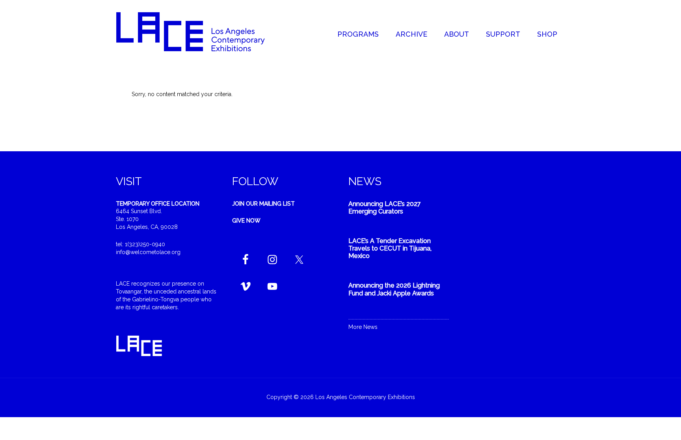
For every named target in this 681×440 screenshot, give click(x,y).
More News (363, 327)
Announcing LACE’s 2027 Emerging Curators (384, 207)
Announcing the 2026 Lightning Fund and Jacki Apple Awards (394, 289)
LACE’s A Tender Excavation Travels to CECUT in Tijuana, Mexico (390, 248)
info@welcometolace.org (148, 252)
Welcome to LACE (198, 31)
